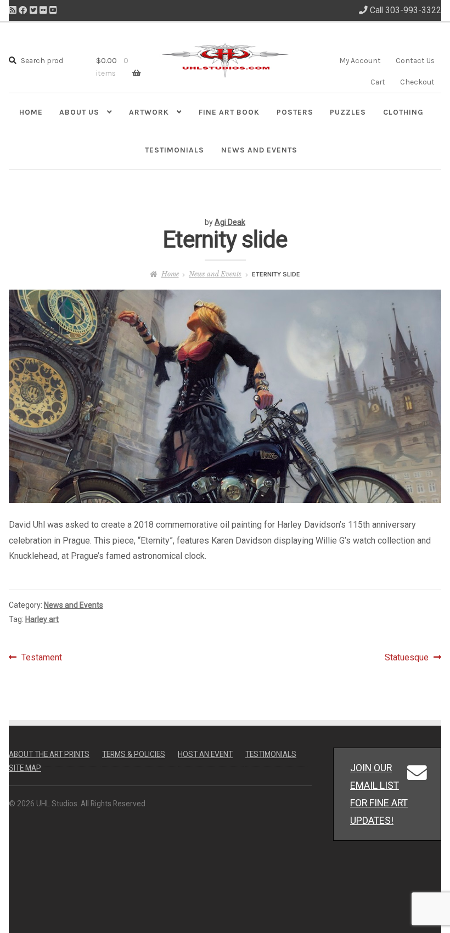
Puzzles (348, 112)
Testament (41, 658)
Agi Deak (230, 222)
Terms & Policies (133, 754)
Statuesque (407, 658)
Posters (295, 112)
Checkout (417, 81)
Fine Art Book (229, 112)
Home (31, 112)
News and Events (259, 149)
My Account (360, 60)
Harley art (42, 619)
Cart (377, 81)
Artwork (149, 112)
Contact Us (415, 60)
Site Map (25, 768)
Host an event (205, 754)
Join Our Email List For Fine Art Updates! (379, 794)
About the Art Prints (49, 754)
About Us (79, 112)
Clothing (403, 112)
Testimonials (174, 149)
